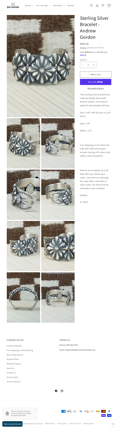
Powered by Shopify (36, 424)
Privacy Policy (12, 377)
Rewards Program (14, 364)
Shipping (83, 48)
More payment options (96, 88)
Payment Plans (13, 359)
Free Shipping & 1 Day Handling (20, 350)
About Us (10, 368)
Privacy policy (62, 423)
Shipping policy (88, 423)
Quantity (83, 60)
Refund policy (50, 423)
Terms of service (75, 423)
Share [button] (85, 202)
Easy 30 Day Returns (15, 355)
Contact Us (11, 373)
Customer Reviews (14, 346)
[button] (29, 5)
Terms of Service (14, 381)
